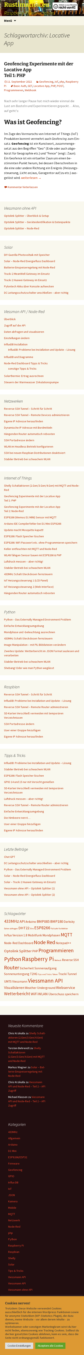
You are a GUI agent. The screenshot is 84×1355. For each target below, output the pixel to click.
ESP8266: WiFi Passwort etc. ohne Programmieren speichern (40, 542)
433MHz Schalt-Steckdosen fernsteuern (28, 574)
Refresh (57, 960)
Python (12, 959)
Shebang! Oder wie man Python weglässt (29, 668)
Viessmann (19, 981)
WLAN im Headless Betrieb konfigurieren (28, 446)
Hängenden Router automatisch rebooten (29, 434)
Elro (32, 928)
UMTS (8, 981)
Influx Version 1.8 (15, 935)
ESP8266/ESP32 (17, 1157)
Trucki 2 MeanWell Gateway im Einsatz (27, 274)
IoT (56, 81)
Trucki (62, 974)
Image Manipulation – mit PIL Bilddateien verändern (35, 645)
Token (55, 974)
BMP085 (43, 921)
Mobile (12, 1207)
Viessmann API (45, 980)
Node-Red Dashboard (18, 943)
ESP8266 (42, 927)
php (62, 81)
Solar (11, 1264)
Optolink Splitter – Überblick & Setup (26, 216)
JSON (11, 1195)
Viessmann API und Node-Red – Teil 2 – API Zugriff (26, 1086)
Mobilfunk (35, 935)
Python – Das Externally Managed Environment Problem (37, 619)
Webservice (65, 987)
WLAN (43, 994)
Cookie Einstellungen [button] (19, 1345)
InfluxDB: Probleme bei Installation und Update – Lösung (41, 349)
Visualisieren (14, 987)
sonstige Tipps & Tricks (22, 368)
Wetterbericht (17, 993)
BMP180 (56, 921)
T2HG (33, 974)
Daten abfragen (11, 928)
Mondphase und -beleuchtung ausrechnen (29, 632)
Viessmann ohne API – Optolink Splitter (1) (29, 888)
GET (30, 86)
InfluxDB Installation (16, 344)
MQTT (66, 935)
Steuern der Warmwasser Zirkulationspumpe (31, 382)
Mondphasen (51, 935)
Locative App (42, 86)
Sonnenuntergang (16, 974)
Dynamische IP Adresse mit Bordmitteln (28, 427)
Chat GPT (9, 857)
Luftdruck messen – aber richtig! (23, 561)
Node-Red (14, 1226)
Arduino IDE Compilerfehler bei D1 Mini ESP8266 (32, 523)
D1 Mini (12, 1151)
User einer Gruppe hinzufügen (22, 730)
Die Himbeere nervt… (17, 818)
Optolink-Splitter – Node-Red (21, 228)
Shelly (11, 1258)
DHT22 (23, 928)
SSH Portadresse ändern (19, 440)
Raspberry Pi (38, 959)
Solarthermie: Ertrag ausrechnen (24, 376)
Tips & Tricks (15, 1271)
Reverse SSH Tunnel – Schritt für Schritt (28, 408)
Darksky (69, 922)
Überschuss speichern (63, 994)
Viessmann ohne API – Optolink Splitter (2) (29, 894)
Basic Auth (20, 86)
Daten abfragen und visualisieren (24, 332)
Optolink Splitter (18, 951)
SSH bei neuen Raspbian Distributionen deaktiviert (34, 453)
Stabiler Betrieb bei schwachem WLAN (27, 459)
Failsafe (54, 928)
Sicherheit (27, 968)
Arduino (30, 922)
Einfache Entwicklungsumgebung (24, 626)
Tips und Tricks (45, 974)
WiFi (34, 994)
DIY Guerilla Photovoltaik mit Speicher (27, 255)
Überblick (10, 319)
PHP (53, 86)
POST (60, 86)
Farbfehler (63, 928)
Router (11, 967)
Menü (8, 21)
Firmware (14, 1163)
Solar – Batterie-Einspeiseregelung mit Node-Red (26, 1071)
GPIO (11, 1176)
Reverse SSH (70, 960)
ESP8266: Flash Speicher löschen (24, 536)
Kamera (13, 1201)
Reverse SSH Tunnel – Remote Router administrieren (36, 707)
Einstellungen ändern (17, 338)
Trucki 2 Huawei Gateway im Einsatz (25, 280)
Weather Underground (40, 988)
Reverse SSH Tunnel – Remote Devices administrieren (37, 415)
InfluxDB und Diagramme (18, 357)
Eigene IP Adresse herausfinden (23, 421)
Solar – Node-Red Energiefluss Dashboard (29, 261)
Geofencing (46, 81)
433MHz (11, 921)
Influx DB (13, 1182)
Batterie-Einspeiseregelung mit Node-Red (29, 267)
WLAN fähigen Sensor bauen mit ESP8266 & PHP (33, 555)
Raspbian (13, 1252)
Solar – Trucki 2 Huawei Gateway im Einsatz (30, 882)
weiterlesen (31, 178)
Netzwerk (14, 1220)
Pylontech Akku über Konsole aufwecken (29, 286)
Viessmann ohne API (20, 1290)
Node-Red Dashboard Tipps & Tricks (26, 363)
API (22, 921)
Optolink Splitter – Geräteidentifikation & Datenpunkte (37, 222)
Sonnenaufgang (45, 968)
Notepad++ (63, 943)
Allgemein (14, 1138)
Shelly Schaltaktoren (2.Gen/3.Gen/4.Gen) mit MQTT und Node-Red (26, 1037)
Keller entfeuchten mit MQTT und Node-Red (30, 549)
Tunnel (72, 974)
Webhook (30, 90)
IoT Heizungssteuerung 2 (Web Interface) (29, 587)
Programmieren (13, 90)
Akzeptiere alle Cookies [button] (50, 1345)
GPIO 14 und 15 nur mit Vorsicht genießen (29, 782)
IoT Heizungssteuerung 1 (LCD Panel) (26, 580)
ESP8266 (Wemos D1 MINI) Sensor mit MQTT (30, 517)
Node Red (44, 942)
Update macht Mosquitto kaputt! (23, 530)
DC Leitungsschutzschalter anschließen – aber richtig (36, 292)
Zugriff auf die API (14, 325)
